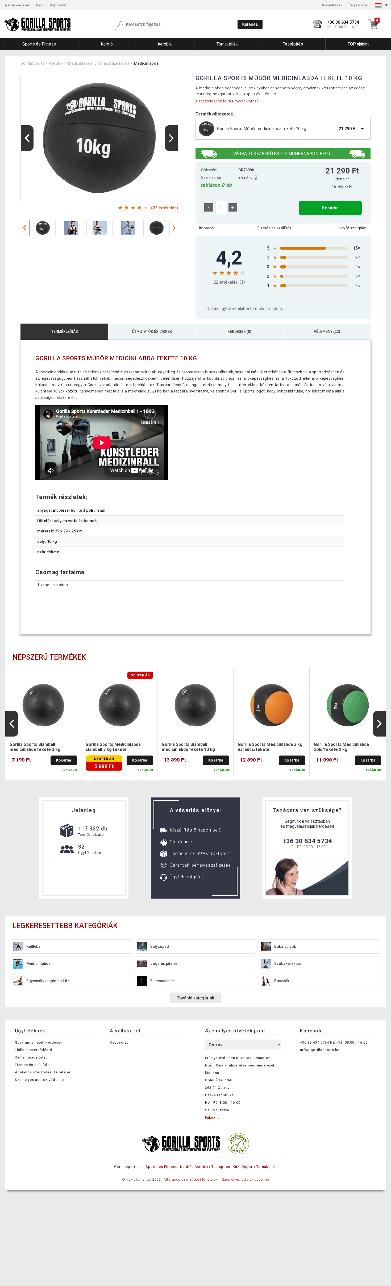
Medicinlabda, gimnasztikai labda (99, 63)
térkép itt (212, 1117)
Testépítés (220, 1167)
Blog (39, 5)
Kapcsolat (58, 5)
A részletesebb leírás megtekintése (227, 101)
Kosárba (330, 207)
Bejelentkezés (331, 5)
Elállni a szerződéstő (33, 1050)
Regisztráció (358, 5)
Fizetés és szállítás (274, 228)
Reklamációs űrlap (31, 1057)
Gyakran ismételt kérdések (39, 1042)
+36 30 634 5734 (307, 841)
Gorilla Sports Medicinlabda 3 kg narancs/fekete (270, 747)
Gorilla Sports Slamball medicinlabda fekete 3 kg (35, 747)
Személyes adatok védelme (39, 1080)
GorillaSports (32, 63)
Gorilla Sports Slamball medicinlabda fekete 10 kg (188, 747)
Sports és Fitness (161, 1167)
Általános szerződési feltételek (43, 1072)
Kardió (186, 1167)
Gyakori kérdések (16, 5)
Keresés (250, 24)
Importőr (207, 228)
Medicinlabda (146, 63)
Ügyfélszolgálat (353, 228)
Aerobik (56, 63)
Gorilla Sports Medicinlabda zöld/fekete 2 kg (341, 747)
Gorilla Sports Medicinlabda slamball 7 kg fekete (113, 747)
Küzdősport (243, 1167)
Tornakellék (266, 1167)
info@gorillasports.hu (319, 1050)
